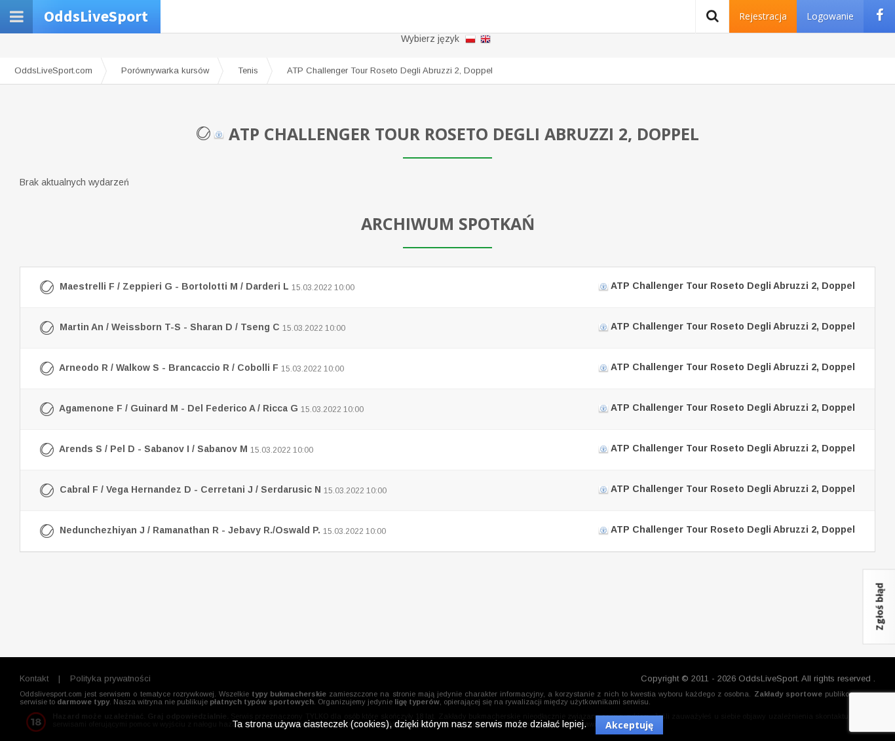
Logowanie (830, 16)
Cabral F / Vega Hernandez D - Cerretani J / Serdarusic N (456, 489)
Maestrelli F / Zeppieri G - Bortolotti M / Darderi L (456, 286)
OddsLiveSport (96, 16)
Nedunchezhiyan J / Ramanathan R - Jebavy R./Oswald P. (456, 529)
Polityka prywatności (110, 678)
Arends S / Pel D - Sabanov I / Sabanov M (456, 448)
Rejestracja (763, 16)
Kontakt (34, 678)
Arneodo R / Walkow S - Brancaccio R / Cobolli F (456, 367)
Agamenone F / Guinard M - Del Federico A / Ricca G (456, 407)
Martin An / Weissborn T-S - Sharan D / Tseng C (456, 326)
